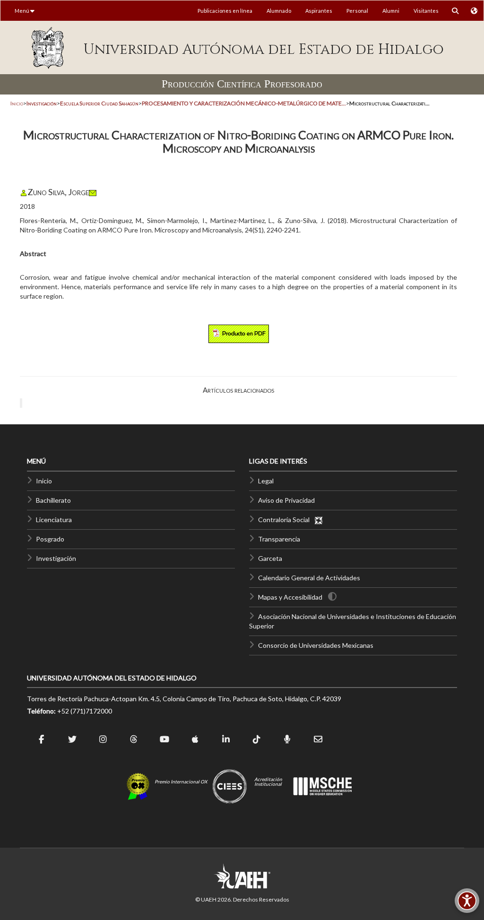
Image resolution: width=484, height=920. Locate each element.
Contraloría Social (286, 520)
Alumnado (279, 11)
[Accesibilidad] (467, 900)
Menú (22, 11)
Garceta (270, 558)
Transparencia (279, 539)
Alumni (390, 11)
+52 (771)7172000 (84, 711)
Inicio (16, 103)
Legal (266, 481)
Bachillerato (53, 500)
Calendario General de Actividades (309, 578)
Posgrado (50, 539)
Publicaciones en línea (225, 11)
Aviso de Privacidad (286, 500)
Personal (357, 11)
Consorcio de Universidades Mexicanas (315, 645)
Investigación (56, 558)
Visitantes (426, 11)
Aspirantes (318, 11)
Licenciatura (54, 520)
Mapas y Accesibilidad (290, 597)
